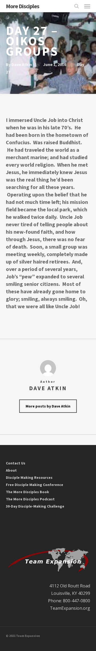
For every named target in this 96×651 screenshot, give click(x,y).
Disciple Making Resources (29, 477)
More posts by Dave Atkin (48, 406)
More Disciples (22, 6)
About (11, 470)
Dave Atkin (21, 64)
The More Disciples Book (27, 491)
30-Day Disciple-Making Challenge (35, 506)
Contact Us (15, 463)
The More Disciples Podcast (30, 499)
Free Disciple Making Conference (34, 484)
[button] (87, 6)
